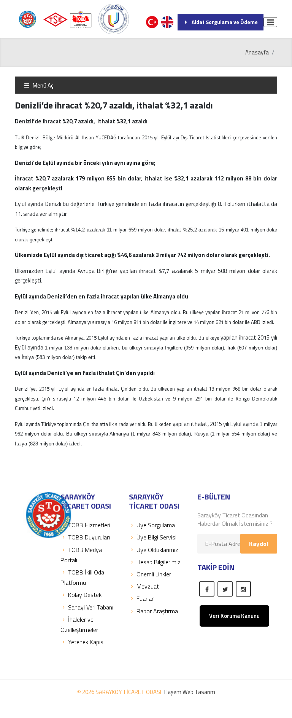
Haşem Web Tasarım (189, 692)
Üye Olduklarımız (157, 549)
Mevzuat (147, 586)
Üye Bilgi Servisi (156, 537)
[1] (270, 22)
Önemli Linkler (153, 574)
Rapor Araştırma (157, 611)
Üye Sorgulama (155, 525)
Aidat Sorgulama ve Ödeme (225, 22)
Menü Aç (42, 85)
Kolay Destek (85, 594)
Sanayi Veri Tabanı (90, 607)
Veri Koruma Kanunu (234, 615)
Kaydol (258, 543)
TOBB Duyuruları (89, 537)
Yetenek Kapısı (86, 641)
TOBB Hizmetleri (89, 525)
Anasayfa (257, 52)
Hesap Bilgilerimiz (158, 561)
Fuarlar (145, 598)
